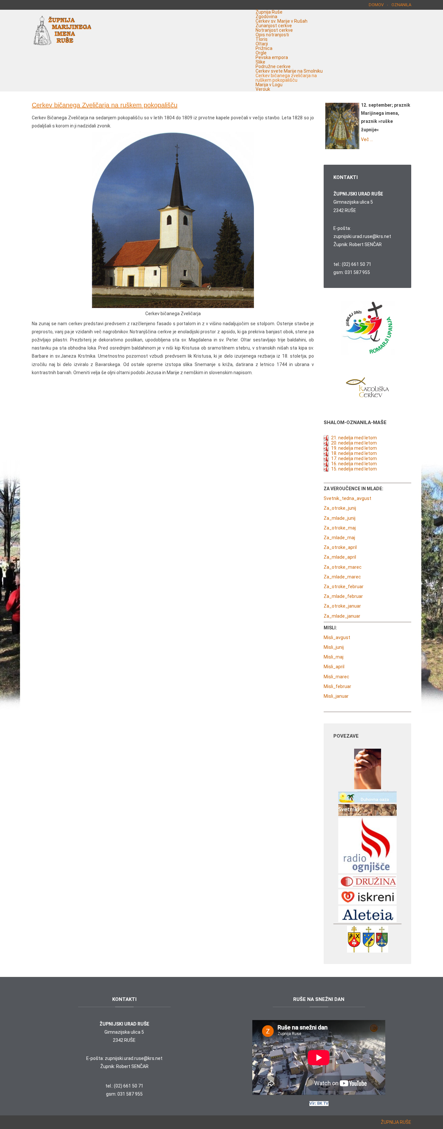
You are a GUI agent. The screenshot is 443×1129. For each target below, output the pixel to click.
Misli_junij (334, 647)
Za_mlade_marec (342, 576)
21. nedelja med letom (354, 437)
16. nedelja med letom (354, 463)
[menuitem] (269, 12)
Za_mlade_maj (339, 537)
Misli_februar (337, 686)
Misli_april (334, 666)
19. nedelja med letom (354, 448)
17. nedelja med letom (354, 458)
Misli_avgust (337, 637)
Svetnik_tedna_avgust (347, 498)
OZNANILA (401, 4)
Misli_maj (333, 657)
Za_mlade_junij (339, 518)
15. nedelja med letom (354, 468)
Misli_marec (336, 676)
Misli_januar (336, 696)
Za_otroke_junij (340, 508)
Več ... (367, 139)
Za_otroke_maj (340, 527)
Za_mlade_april (340, 557)
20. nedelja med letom (354, 443)
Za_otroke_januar (342, 606)
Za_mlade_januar (342, 616)
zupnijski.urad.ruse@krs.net (362, 236)
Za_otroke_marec (343, 567)
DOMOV (376, 4)
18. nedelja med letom (354, 453)
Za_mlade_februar (343, 596)
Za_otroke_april (340, 547)
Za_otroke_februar (344, 586)
